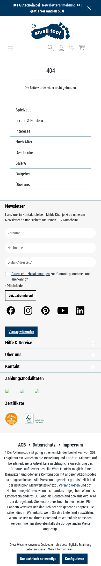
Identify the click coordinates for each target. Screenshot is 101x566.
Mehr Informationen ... (62, 549)
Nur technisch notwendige (38, 558)
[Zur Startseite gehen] (50, 31)
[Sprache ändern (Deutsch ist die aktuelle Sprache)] (91, 50)
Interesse (23, 131)
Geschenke (24, 152)
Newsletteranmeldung (58, 5)
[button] (88, 8)
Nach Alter (24, 142)
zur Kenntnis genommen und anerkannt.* (51, 276)
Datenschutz (44, 445)
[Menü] (10, 48)
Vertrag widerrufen (21, 331)
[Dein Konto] (61, 48)
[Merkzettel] (72, 48)
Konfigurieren (74, 558)
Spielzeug (24, 110)
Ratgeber (23, 174)
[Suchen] (51, 48)
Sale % (21, 163)
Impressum (72, 445)
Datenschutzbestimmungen (30, 273)
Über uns (23, 184)
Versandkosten (69, 485)
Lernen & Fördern (29, 120)
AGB (22, 445)
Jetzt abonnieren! (21, 295)
